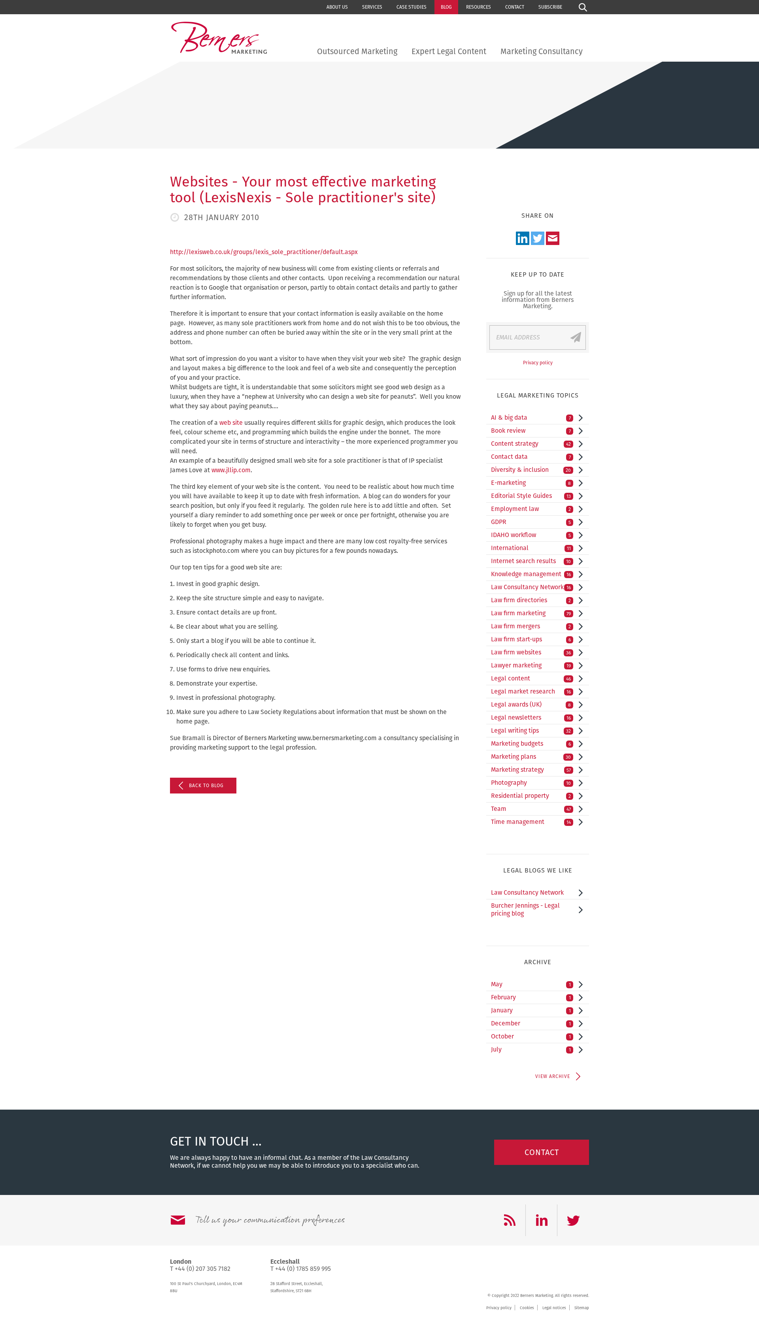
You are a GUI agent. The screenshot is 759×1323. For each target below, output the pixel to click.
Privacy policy (538, 363)
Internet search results (531, 561)
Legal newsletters (531, 717)
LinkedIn (522, 238)
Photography (531, 782)
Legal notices (554, 1308)
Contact (514, 7)
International (531, 548)
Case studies (411, 7)
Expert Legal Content (449, 51)
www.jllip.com (231, 470)
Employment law (531, 509)
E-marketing (531, 482)
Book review (531, 430)
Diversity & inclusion (531, 469)
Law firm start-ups (531, 639)
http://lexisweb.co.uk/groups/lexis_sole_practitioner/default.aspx (264, 252)
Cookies (527, 1308)
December (531, 1023)
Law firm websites (531, 652)
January (531, 1010)
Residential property (531, 795)
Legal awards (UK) (531, 704)
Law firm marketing (531, 613)
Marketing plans (531, 756)
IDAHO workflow (531, 535)
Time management (531, 821)
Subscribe (550, 7)
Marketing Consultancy (541, 51)
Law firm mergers (531, 626)
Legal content (531, 678)
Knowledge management (531, 574)
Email (552, 238)
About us (337, 7)
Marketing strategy (531, 769)
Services (372, 7)
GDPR (531, 522)
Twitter (537, 238)
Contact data (531, 456)
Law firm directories (531, 600)
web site (231, 422)
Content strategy (531, 443)
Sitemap (581, 1308)
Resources (478, 7)
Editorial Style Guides (531, 495)
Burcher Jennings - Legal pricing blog (525, 909)
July (531, 1049)
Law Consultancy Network (531, 587)
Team (531, 808)
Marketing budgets (531, 743)
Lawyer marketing (531, 665)
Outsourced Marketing (357, 51)
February (531, 997)
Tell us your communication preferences (270, 1220)
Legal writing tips (531, 730)
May (531, 984)
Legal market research (531, 691)
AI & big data (531, 417)
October (531, 1036)
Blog (446, 7)
